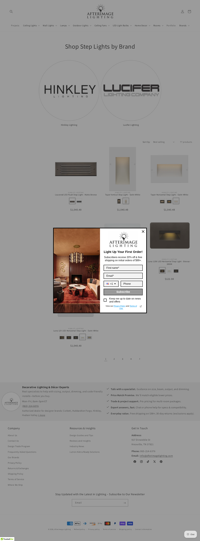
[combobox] (111, 284)
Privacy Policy (119, 306)
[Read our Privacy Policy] (141, 306)
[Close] (143, 231)
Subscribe (123, 291)
